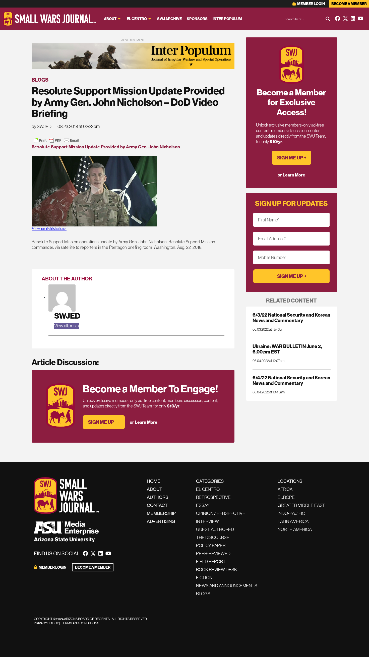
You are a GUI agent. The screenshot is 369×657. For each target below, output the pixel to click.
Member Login (311, 3)
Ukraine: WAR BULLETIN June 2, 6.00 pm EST (287, 349)
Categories (210, 481)
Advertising (161, 521)
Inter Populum (227, 18)
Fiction (204, 577)
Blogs (40, 80)
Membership (161, 513)
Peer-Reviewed (213, 553)
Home (153, 481)
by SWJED (41, 126)
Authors (157, 497)
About (110, 18)
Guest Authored (215, 529)
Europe (286, 497)
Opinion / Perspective (220, 513)
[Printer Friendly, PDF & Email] (56, 140)
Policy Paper (210, 545)
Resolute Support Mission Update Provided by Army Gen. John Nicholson (106, 146)
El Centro (137, 18)
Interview (207, 521)
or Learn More (143, 422)
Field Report (211, 561)
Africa (285, 489)
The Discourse (212, 537)
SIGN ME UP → (103, 422)
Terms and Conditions (80, 623)
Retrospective (213, 497)
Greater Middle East (301, 505)
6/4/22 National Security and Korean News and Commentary (291, 380)
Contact (157, 505)
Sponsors (197, 18)
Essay (203, 505)
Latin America (293, 521)
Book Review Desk (216, 569)
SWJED (67, 316)
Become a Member (349, 3)
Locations (290, 481)
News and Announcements (226, 585)
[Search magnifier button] (328, 19)
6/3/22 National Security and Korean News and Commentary (291, 317)
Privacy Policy (46, 623)
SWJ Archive (169, 18)
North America (295, 529)
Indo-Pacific (291, 513)
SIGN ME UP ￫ (291, 158)
